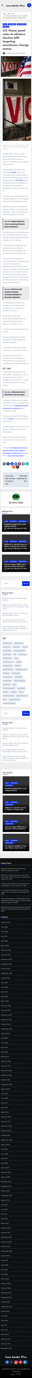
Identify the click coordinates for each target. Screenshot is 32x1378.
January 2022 (6, 1177)
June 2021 (4, 1209)
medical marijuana (19, 680)
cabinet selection (19, 650)
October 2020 (5, 1246)
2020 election (7, 643)
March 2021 (5, 1223)
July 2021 (4, 1205)
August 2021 (5, 1200)
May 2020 (4, 1269)
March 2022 (5, 1168)
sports (21, 692)
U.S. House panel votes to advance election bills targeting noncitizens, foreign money (15, 450)
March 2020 (5, 1279)
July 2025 (4, 982)
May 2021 (4, 1214)
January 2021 (5, 1232)
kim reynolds (7, 680)
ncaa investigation (8, 688)
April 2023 (4, 1107)
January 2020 (6, 1288)
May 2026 (4, 936)
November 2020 (6, 1242)
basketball (16, 647)
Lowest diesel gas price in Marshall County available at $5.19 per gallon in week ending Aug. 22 (15, 628)
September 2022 (6, 1140)
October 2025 (5, 969)
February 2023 (6, 1117)
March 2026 (5, 945)
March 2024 (5, 1057)
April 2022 (4, 1163)
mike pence (6, 684)
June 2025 (4, 987)
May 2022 (4, 1158)
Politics (5, 26)
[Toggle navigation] (2, 5)
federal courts (7, 665)
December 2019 (6, 1293)
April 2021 (4, 1219)
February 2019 (6, 1339)
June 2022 (4, 1154)
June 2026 (4, 931)
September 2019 (6, 1307)
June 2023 (4, 1098)
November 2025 (6, 964)
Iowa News (12, 24)
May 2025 (4, 992)
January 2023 (5, 1121)
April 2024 (4, 1052)
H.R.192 (10, 419)
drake (16, 658)
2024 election (19, 643)
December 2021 (6, 1182)
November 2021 (6, 1186)
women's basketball (9, 703)
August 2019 (5, 1311)
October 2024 (5, 1024)
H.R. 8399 (19, 180)
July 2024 (4, 1038)
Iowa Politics (21, 24)
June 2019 (4, 1320)
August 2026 (5, 922)
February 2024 (6, 1061)
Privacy (18, 1374)
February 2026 (6, 950)
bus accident (7, 650)
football (17, 665)
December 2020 (6, 1237)
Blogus (26, 1369)
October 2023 (5, 1080)
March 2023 (5, 1112)
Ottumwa (13, 692)
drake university (8, 662)
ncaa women (21, 688)
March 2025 (5, 1001)
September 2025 (6, 973)
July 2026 (4, 927)
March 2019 (5, 1334)
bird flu (25, 647)
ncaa (14, 684)
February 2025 (6, 1006)
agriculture (6, 647)
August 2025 (5, 978)
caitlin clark (7, 654)
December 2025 (6, 959)
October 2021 (5, 1191)
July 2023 (4, 1094)
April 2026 (4, 941)
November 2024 (6, 1019)
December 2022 (6, 1126)
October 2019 (5, 1302)
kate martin (18, 677)
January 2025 (5, 1010)
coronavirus (22, 654)
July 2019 (4, 1316)
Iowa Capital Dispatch (15, 456)
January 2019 (5, 1344)
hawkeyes (6, 673)
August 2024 (5, 1033)
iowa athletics (7, 677)
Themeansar (16, 1371)
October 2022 (5, 1135)
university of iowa (22, 695)
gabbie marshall (8, 669)
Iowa (4, 24)
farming (18, 662)
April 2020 (4, 1274)
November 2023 (6, 1075)
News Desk (11, 53)
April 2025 (4, 996)
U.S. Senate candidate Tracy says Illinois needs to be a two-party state (15, 848)
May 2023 (4, 1103)
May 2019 (4, 1325)
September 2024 (6, 1029)
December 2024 (6, 1015)
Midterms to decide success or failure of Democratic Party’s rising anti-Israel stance (15, 546)
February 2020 (6, 1283)
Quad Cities (22, 521)
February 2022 (6, 1172)
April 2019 (4, 1330)
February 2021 (6, 1228)
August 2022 (5, 1144)
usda (4, 699)
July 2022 (4, 1149)
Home (13, 1374)
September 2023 (6, 1084)
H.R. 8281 (13, 172)
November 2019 (6, 1297)
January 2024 (6, 1066)
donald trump (7, 658)
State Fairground (8, 695)
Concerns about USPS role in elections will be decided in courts (15, 566)
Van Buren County (14, 699)
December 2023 (6, 1070)
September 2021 (6, 1195)
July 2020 (4, 1260)
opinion (5, 692)
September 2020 (6, 1251)
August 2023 (5, 1089)
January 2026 (6, 955)
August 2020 (5, 1256)
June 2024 (4, 1043)
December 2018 (6, 1348)
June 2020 (4, 1265)
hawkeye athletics (21, 669)
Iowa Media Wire (15, 6)
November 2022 (6, 1131)
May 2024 (4, 1047)
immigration (15, 673)
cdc (15, 654)
